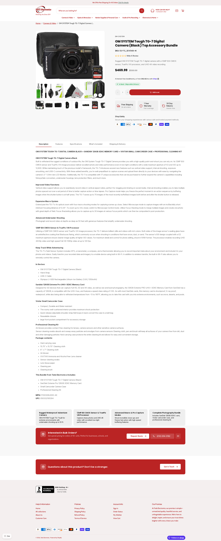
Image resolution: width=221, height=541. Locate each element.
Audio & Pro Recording (130, 18)
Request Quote (137, 436)
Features (59, 144)
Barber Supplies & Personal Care (106, 18)
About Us (39, 515)
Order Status (118, 512)
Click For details (123, 2)
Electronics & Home (149, 18)
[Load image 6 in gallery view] (86, 105)
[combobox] (100, 11)
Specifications (76, 144)
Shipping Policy (80, 512)
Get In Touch (169, 467)
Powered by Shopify (56, 537)
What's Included (95, 144)
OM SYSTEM (120, 36)
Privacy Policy (79, 508)
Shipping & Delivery (117, 144)
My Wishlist (117, 515)
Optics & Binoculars (84, 18)
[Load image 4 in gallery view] (67, 105)
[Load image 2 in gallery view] (49, 105)
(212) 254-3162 (163, 436)
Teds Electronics (45, 537)
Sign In (115, 508)
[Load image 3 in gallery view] (58, 105)
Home (38, 23)
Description (43, 144)
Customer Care (41, 518)
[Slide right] (100, 95)
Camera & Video (67, 18)
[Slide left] (95, 95)
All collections (41, 512)
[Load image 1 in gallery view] (40, 105)
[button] (183, 11)
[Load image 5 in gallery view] (77, 105)
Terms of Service (80, 518)
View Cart (116, 518)
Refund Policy (79, 515)
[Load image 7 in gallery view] (95, 105)
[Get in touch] (177, 11)
